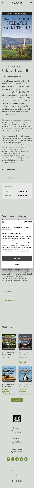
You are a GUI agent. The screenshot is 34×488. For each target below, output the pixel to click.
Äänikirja (6, 192)
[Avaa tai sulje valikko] (31, 3)
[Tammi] (17, 3)
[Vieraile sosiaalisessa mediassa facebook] (13, 459)
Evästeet (17, 476)
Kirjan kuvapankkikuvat (15, 178)
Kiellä (17, 264)
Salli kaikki (17, 258)
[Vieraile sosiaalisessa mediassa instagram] (8, 459)
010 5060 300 (18, 452)
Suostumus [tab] (6, 227)
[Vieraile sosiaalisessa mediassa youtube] (21, 459)
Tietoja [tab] (28, 227)
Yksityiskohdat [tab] (17, 227)
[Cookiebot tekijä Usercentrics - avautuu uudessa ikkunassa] (24, 222)
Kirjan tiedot (10, 169)
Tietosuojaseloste (17, 471)
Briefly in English (17, 481)
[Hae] (3, 3)
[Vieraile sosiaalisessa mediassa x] (17, 459)
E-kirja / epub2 (8, 195)
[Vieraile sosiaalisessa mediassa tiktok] (26, 459)
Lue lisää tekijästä (7, 291)
